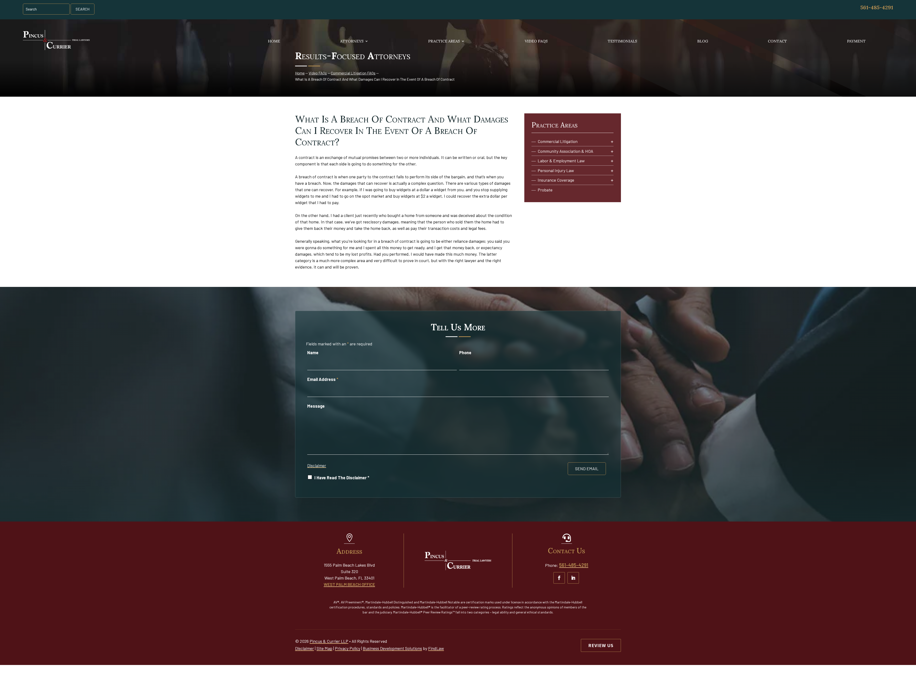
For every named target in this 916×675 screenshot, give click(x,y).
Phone (465, 352)
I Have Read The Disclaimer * (341, 477)
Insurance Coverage (556, 180)
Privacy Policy (347, 648)
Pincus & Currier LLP (329, 641)
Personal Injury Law (556, 170)
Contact (777, 41)
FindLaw (436, 648)
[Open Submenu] (612, 142)
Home (274, 41)
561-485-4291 (876, 7)
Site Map (324, 648)
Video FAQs (536, 41)
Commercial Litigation (558, 141)
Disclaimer (316, 465)
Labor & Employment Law (561, 160)
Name (312, 352)
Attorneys (352, 41)
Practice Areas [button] (444, 41)
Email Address (322, 379)
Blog (702, 41)
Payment (856, 41)
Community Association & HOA (565, 151)
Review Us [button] (601, 645)
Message (316, 406)
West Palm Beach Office (349, 584)
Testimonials (622, 41)
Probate (545, 189)
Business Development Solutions (392, 648)
